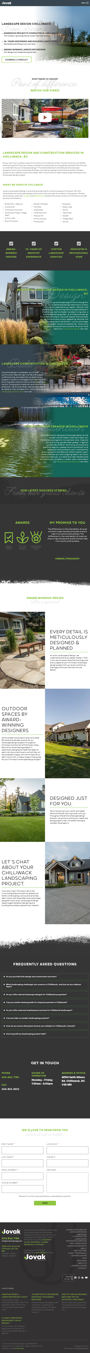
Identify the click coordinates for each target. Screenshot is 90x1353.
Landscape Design (78, 1232)
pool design (41, 1253)
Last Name (8, 1157)
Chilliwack (39, 1245)
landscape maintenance (68, 462)
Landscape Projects (77, 1246)
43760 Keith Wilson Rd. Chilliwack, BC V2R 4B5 (11, 1248)
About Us (82, 1263)
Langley (26, 196)
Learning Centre (79, 1256)
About (84, 1249)
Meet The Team (80, 1251)
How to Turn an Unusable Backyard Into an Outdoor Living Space (74, 1297)
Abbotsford (39, 196)
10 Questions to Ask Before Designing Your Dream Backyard (45, 1297)
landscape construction (13, 392)
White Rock (35, 1242)
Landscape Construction (80, 1236)
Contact (82, 1268)
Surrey (27, 1242)
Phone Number (10, 1183)
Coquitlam (46, 1240)
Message (51, 1170)
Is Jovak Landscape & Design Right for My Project (12, 1320)
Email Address (10, 1170)
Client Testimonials (77, 1253)
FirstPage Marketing (81, 1348)
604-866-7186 (10, 1077)
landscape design (71, 329)
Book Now (82, 1261)
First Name (8, 1144)
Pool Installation (78, 1244)
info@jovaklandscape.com (11, 1241)
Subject (51, 1157)
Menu (83, 3)
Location (52, 1144)
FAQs (84, 1258)
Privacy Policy (19, 1348)
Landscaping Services (76, 1230)
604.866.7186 (10, 1238)
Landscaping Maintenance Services (76, 1240)
